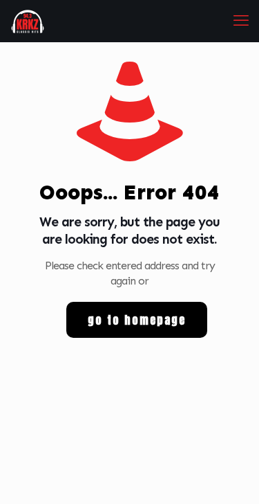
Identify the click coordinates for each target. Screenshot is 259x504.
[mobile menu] (240, 21)
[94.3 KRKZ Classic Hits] (27, 20)
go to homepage (137, 320)
